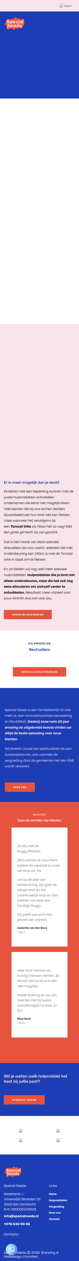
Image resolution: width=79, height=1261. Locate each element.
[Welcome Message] (11, 1249)
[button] (74, 24)
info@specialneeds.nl (21, 1216)
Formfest (30, 1256)
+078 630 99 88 (17, 1223)
